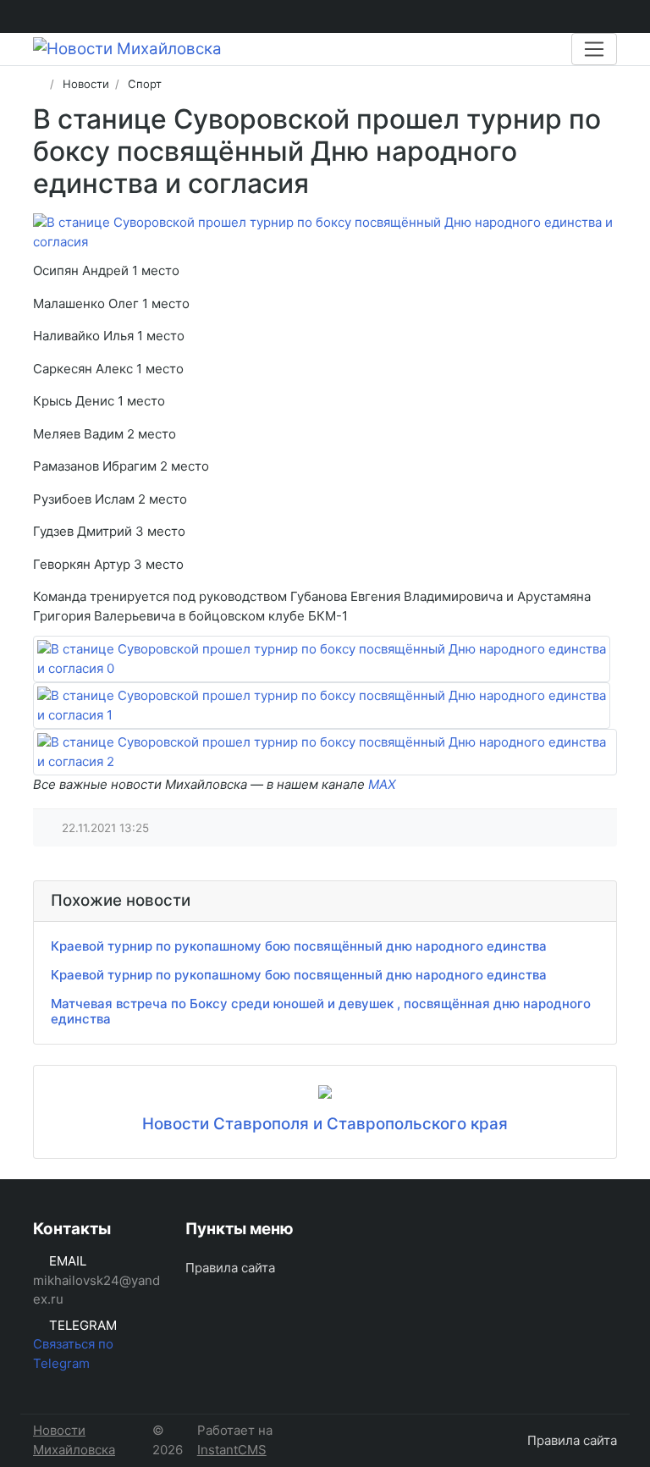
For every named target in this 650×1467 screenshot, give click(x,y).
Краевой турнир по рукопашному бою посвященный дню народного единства (299, 975)
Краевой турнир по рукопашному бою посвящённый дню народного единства (299, 946)
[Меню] (594, 49)
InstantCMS (232, 1450)
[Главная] (38, 84)
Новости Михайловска (74, 1440)
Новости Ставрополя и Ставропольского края (325, 1123)
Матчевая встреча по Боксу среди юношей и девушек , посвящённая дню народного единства (321, 1011)
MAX (382, 784)
